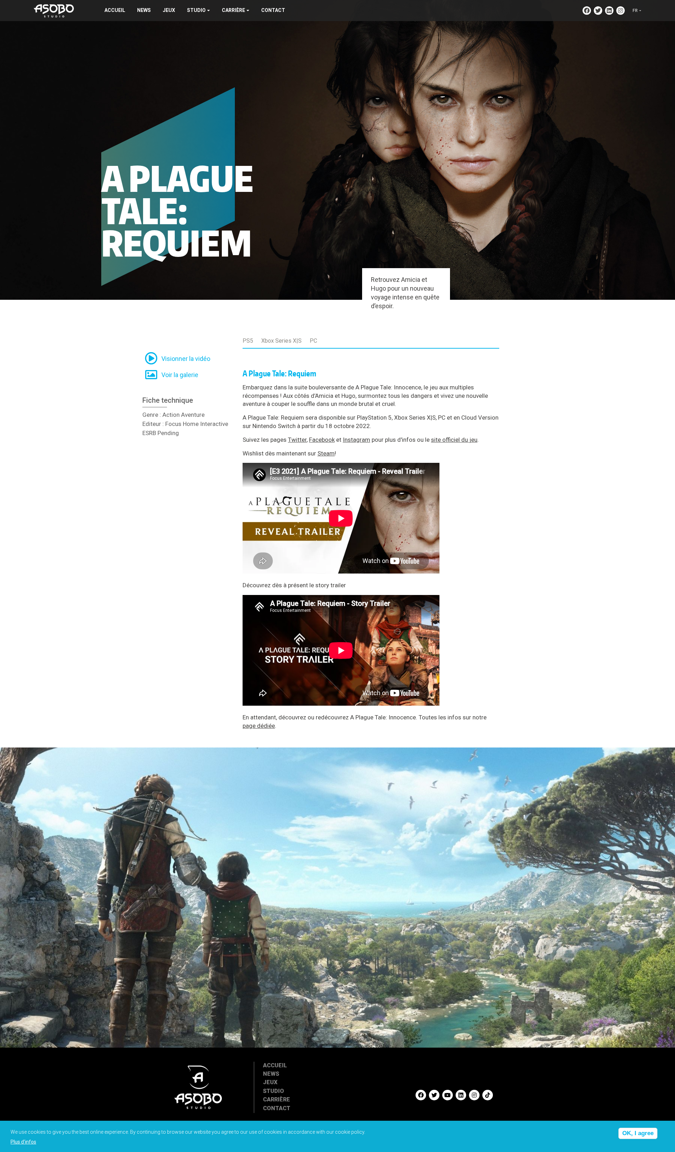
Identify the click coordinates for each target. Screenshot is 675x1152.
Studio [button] (196, 10)
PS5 (248, 340)
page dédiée (259, 725)
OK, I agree (638, 1133)
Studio (273, 1091)
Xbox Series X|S (281, 340)
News (144, 10)
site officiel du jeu (454, 439)
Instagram (356, 439)
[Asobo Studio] (54, 10)
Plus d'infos (23, 1142)
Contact (273, 10)
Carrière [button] (233, 10)
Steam (326, 453)
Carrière (276, 1099)
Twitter (297, 439)
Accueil (114, 10)
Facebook (322, 439)
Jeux (169, 10)
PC (313, 340)
